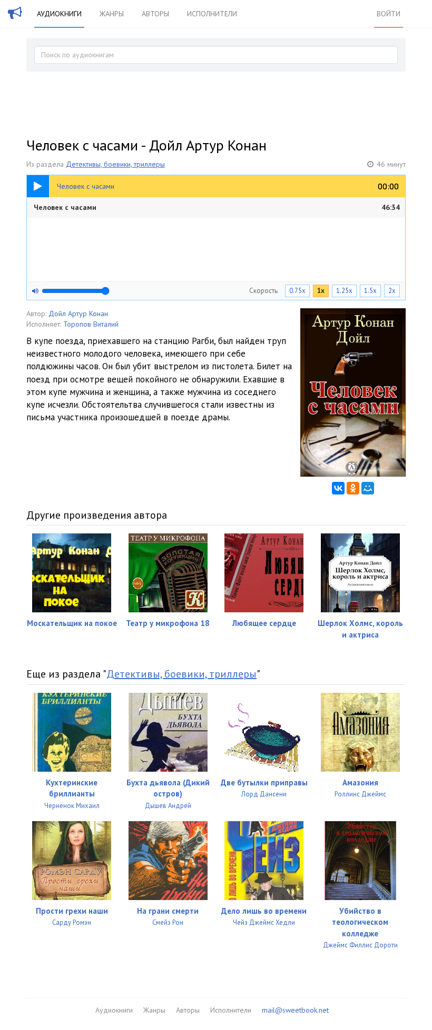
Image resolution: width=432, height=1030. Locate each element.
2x (392, 290)
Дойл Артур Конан (78, 313)
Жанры (112, 13)
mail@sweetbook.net (295, 1010)
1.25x (344, 290)
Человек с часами (217, 207)
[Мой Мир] (367, 488)
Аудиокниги (59, 13)
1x (321, 290)
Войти (388, 13)
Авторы (155, 13)
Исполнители (212, 13)
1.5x (370, 290)
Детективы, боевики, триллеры (115, 164)
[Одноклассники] (353, 488)
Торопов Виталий (91, 324)
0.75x (297, 290)
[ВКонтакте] (338, 488)
